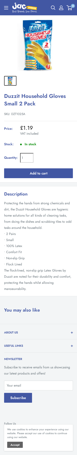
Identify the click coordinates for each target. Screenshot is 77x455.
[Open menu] (6, 7)
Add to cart (38, 173)
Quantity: (11, 157)
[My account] (61, 8)
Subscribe (18, 397)
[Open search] (53, 8)
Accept (15, 445)
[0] (69, 7)
